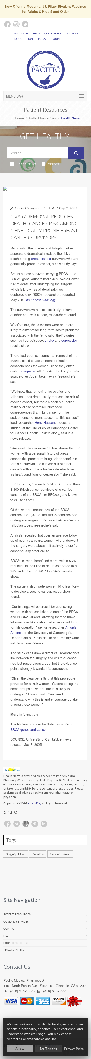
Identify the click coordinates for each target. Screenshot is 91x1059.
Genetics (38, 854)
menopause (27, 371)
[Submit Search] (76, 153)
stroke (49, 340)
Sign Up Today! (37, 39)
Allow (19, 1048)
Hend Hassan (45, 422)
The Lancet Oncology (40, 299)
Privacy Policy (14, 950)
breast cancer (41, 258)
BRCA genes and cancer (28, 729)
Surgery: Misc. (16, 854)
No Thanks (48, 1048)
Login (56, 39)
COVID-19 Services (16, 921)
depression (69, 340)
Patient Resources (42, 118)
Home (19, 118)
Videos (53, 164)
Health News (26, 164)
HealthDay (34, 803)
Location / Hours (16, 943)
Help (36, 33)
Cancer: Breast (60, 854)
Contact (10, 928)
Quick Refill (53, 33)
